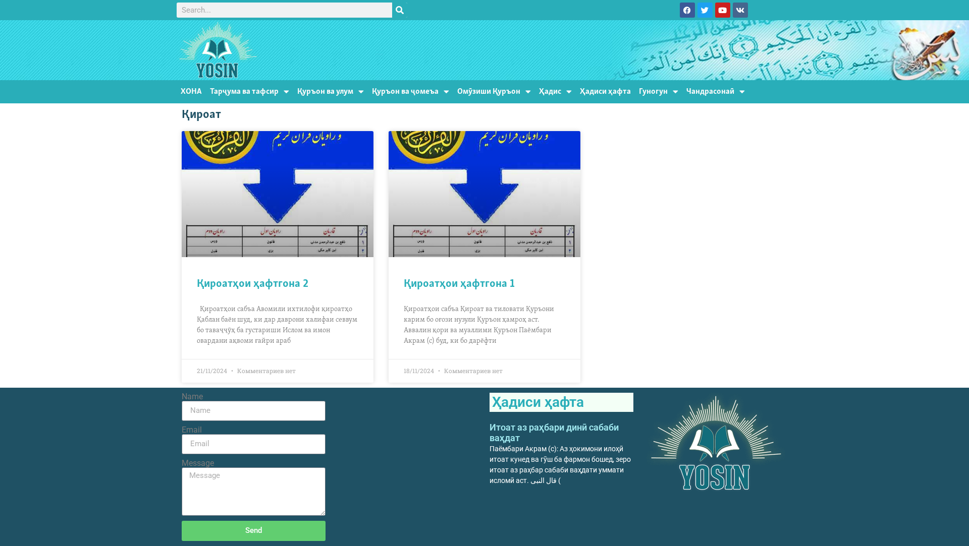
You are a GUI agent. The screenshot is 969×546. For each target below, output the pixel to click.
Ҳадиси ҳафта (605, 91)
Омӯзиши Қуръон (488, 91)
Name (192, 397)
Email (192, 430)
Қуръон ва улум (325, 91)
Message (198, 463)
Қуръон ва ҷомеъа (405, 91)
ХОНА (191, 91)
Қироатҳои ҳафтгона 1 (459, 284)
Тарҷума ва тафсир (244, 91)
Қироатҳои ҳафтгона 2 (252, 284)
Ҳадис (550, 91)
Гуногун (653, 91)
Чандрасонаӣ (710, 91)
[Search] (399, 10)
